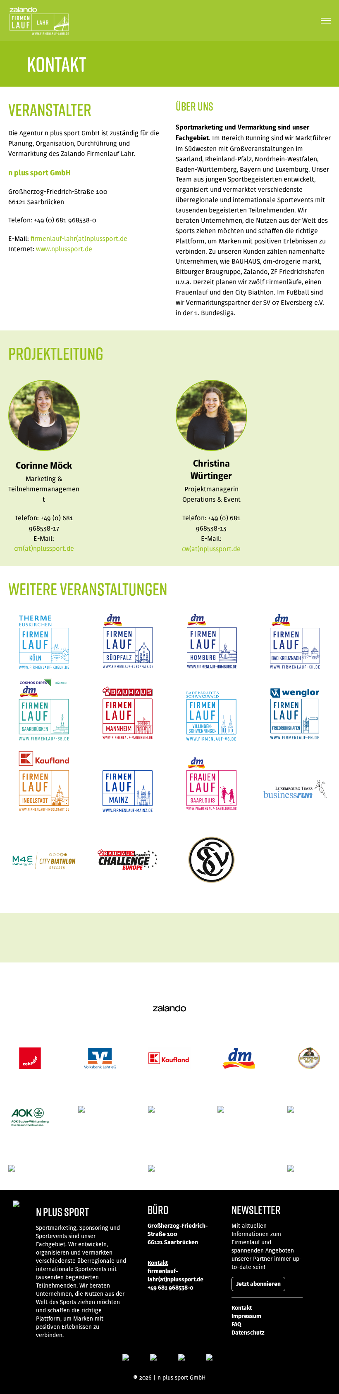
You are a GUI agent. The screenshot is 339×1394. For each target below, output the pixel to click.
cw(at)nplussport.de (211, 549)
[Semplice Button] (125, 1358)
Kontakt (242, 1307)
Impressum (246, 1316)
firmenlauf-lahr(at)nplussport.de (79, 238)
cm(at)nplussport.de (44, 548)
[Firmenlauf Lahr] (39, 20)
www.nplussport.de (64, 249)
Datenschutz (248, 1332)
